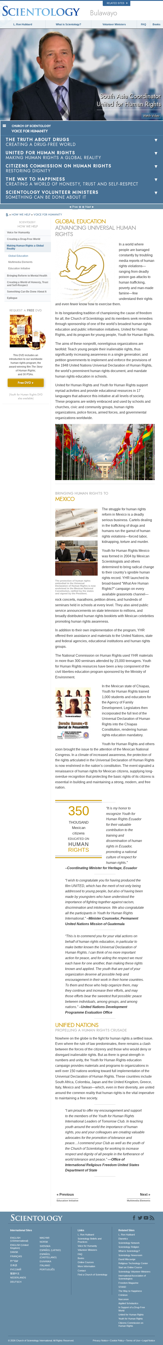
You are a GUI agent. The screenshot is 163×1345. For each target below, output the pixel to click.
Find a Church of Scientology (92, 1274)
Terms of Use (133, 1340)
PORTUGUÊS (47, 1269)
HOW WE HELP (21, 215)
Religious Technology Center (133, 1263)
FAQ (143, 24)
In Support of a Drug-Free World (131, 1309)
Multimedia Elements (20, 262)
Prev (75, 207)
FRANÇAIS (16, 1256)
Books (156, 24)
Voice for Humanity (18, 232)
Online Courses (86, 1262)
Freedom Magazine (128, 1283)
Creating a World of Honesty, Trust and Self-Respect (27, 284)
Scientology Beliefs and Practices (89, 1240)
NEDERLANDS (18, 1277)
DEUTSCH (15, 1282)
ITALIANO (45, 1265)
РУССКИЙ (15, 1269)
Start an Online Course (130, 1267)
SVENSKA (45, 1246)
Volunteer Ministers (114, 24)
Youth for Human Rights (130, 1318)
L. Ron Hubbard (22, 24)
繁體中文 (15, 1273)
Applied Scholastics (128, 1303)
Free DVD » (26, 383)
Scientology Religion (128, 1247)
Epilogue (12, 298)
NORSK (44, 1242)
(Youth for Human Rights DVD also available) (25, 396)
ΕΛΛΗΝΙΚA (45, 1261)
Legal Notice (148, 1340)
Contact (82, 1270)
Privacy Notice (100, 1340)
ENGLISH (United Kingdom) (19, 1246)
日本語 (13, 1265)
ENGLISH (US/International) (19, 1239)
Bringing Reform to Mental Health (27, 275)
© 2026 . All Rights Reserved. (41, 1340)
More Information (86, 1266)
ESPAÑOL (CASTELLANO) (48, 1255)
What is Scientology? (68, 24)
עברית (14, 1260)
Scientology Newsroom (130, 1255)
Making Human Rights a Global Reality (25, 247)
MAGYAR (44, 1238)
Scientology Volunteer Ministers (134, 1271)
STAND (122, 1287)
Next (88, 207)
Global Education (18, 255)
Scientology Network (129, 1243)
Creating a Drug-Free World (23, 239)
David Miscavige (126, 1259)
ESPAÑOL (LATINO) (50, 1250)
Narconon (123, 1299)
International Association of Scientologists (132, 1277)
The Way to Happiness (130, 1291)
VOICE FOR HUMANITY (48, 215)
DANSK (14, 1252)
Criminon (123, 1295)
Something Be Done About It (26, 291)
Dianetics (123, 1238)
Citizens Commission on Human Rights (130, 1324)
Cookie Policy (117, 1340)
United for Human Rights (131, 1314)
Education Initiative (19, 268)
